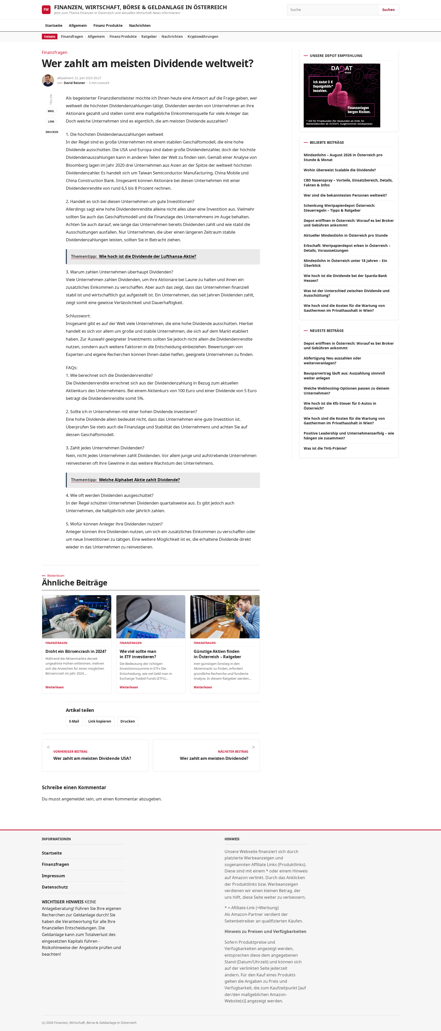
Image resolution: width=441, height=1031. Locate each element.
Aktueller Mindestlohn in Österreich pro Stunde (346, 235)
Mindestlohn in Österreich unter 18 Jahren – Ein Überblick (345, 263)
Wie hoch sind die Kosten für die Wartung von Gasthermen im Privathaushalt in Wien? (344, 308)
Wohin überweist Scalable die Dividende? (340, 169)
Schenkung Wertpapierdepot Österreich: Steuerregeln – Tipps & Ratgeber (339, 208)
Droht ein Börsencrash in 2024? (75, 651)
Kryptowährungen (203, 36)
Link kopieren (99, 721)
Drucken (51, 132)
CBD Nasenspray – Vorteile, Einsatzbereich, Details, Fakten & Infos (348, 182)
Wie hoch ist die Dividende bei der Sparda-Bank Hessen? (345, 278)
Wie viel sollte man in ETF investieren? (138, 654)
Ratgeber (149, 36)
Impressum (53, 876)
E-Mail (74, 721)
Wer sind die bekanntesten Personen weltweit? (345, 195)
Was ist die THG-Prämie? (325, 448)
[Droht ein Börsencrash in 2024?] (76, 616)
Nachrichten (140, 25)
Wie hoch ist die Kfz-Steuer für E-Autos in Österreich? (340, 406)
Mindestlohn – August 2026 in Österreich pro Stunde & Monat (343, 157)
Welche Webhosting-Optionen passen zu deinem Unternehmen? (346, 390)
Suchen (388, 9)
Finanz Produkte (107, 25)
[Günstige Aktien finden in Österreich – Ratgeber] (225, 616)
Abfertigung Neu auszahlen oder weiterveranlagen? (332, 360)
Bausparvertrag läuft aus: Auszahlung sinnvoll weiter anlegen (344, 375)
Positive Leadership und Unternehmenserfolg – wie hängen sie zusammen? (349, 435)
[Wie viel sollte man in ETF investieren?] (151, 616)
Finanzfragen (72, 36)
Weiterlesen (54, 687)
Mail (51, 111)
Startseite (53, 25)
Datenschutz (55, 887)
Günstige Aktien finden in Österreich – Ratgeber (217, 654)
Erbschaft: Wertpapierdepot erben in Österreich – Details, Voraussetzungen (347, 248)
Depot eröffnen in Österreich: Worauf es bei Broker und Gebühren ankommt (349, 223)
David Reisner (74, 83)
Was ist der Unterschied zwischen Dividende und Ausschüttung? (346, 293)
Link (51, 121)
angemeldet (73, 799)
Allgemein (78, 25)
